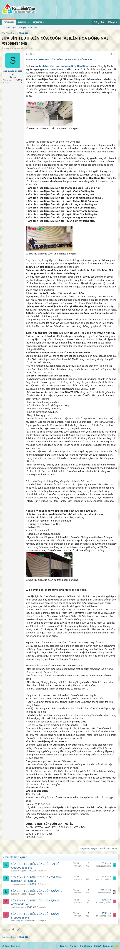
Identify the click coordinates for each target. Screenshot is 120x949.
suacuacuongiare (12, 48)
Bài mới (22, 22)
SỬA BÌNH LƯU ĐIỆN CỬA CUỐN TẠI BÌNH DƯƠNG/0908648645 (36, 879)
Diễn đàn (9, 22)
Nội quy (74, 946)
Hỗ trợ (97, 946)
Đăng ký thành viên (28, 27)
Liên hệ (64, 946)
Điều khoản (86, 946)
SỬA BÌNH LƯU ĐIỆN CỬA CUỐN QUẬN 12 (36, 890)
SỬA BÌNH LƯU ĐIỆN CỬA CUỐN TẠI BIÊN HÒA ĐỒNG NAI (59, 59)
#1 (115, 54)
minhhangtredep (18, 907)
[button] (29, 22)
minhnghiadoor (104, 892)
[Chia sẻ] (111, 54)
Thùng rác (42, 870)
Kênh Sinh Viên (12, 946)
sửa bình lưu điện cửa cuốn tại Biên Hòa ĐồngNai (63, 66)
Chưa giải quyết (9, 27)
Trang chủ (108, 946)
